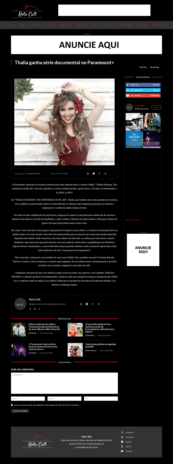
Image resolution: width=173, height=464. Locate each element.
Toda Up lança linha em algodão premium (100, 345)
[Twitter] (105, 173)
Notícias (143, 67)
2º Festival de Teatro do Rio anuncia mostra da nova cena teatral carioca (43, 346)
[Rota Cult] (20, 304)
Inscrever (155, 95)
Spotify (128, 442)
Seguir (156, 90)
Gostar (156, 85)
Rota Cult (34, 299)
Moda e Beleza (90, 350)
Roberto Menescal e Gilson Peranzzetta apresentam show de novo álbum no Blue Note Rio (44, 326)
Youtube (129, 451)
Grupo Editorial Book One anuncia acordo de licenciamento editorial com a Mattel (99, 328)
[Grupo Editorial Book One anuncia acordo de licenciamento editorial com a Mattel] (75, 330)
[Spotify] (122, 442)
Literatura (89, 335)
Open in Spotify (132, 220)
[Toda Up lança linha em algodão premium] (75, 350)
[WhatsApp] (87, 173)
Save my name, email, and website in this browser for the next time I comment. (46, 405)
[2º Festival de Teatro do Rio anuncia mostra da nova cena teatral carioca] (18, 350)
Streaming (154, 67)
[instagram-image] (134, 122)
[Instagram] (35, 308)
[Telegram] (93, 173)
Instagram (130, 437)
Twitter (129, 447)
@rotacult (139, 106)
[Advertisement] (104, 10)
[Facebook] (99, 173)
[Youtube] (122, 451)
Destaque (32, 333)
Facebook (129, 432)
